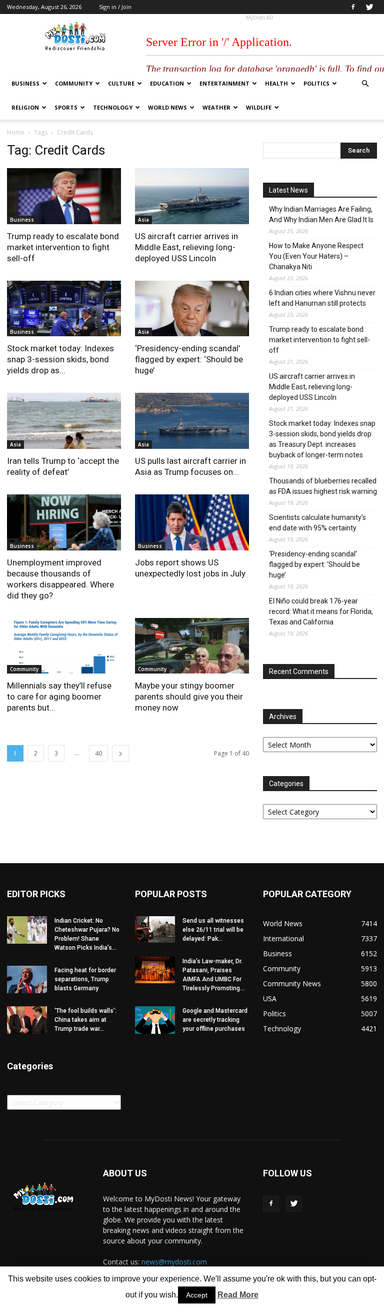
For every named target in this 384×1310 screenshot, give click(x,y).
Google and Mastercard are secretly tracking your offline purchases (215, 1019)
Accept (197, 1295)
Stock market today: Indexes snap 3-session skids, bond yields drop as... (60, 359)
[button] (365, 84)
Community (73, 83)
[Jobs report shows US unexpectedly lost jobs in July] (192, 522)
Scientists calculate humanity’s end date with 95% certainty (317, 522)
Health (276, 83)
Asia (143, 219)
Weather (216, 107)
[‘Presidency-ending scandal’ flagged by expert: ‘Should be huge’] (192, 309)
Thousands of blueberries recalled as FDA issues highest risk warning (323, 486)
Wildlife (259, 107)
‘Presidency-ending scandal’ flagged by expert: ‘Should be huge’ (189, 359)
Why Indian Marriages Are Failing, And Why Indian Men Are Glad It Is (321, 214)
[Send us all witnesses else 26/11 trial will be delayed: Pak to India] (155, 929)
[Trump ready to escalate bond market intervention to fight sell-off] (64, 196)
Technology (112, 107)
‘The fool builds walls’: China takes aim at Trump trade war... (85, 1019)
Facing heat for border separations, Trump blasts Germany (85, 979)
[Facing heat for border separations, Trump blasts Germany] (27, 979)
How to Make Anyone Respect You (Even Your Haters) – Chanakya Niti (316, 256)
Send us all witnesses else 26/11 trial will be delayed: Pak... (213, 929)
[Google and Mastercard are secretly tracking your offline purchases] (155, 1020)
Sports (66, 107)
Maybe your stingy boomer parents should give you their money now (189, 697)
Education (167, 83)
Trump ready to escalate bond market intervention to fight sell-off (63, 247)
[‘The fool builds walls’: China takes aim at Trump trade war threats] (27, 1020)
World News (167, 107)
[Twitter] (369, 7)
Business (26, 83)
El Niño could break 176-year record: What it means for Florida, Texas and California (321, 611)
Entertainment (225, 83)
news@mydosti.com (174, 1261)
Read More (238, 1294)
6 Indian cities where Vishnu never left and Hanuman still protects (322, 298)
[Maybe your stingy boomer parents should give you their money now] (192, 646)
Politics (317, 83)
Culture (121, 83)
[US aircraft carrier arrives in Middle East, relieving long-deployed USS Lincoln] (192, 196)
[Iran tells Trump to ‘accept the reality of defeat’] (64, 421)
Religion (25, 107)
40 (98, 753)
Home (15, 132)
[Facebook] (353, 7)
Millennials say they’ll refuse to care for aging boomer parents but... (59, 697)
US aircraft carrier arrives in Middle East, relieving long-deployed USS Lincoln (186, 247)
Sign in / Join (115, 7)
